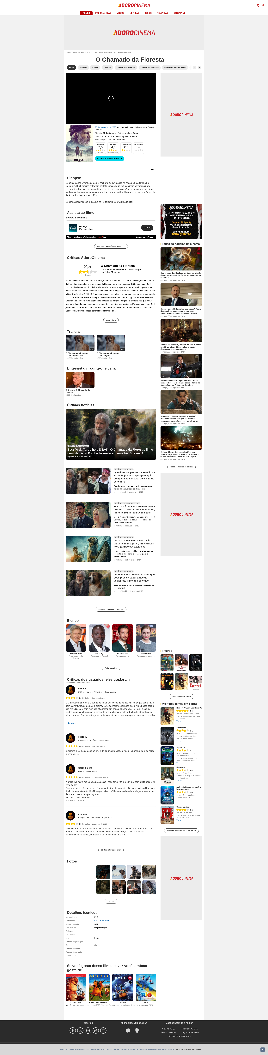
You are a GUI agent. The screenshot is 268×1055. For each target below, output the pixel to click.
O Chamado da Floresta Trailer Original (108, 354)
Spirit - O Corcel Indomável (102, 1002)
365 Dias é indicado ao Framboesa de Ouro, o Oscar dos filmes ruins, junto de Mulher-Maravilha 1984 (134, 509)
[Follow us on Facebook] (73, 1030)
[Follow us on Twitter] (80, 1030)
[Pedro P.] (70, 738)
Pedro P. (82, 737)
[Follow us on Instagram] (88, 1030)
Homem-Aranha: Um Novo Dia (189, 708)
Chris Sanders (109, 133)
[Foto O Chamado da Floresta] (80, 879)
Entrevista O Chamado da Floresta (78, 391)
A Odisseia (181, 728)
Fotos (72, 861)
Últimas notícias (80, 405)
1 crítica (81, 771)
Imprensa (100, 144)
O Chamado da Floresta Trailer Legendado (77, 354)
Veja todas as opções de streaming (111, 246)
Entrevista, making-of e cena (91, 368)
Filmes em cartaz (78, 52)
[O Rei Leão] (76, 987)
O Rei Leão (75, 1002)
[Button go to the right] (199, 67)
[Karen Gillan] (146, 638)
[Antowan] (70, 816)
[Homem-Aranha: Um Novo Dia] (167, 716)
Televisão (162, 13)
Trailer (178, 721)
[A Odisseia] (167, 736)
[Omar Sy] (99, 638)
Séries (148, 13)
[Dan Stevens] (122, 638)
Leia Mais (71, 723)
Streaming (180, 13)
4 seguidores (83, 740)
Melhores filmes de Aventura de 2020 (138, 1005)
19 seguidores (83, 818)
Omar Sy (120, 136)
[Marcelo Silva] (70, 769)
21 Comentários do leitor (111, 850)
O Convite (180, 767)
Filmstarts (186, 1029)
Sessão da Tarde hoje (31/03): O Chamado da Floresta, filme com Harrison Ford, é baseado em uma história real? (110, 451)
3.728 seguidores (85, 692)
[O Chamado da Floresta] (79, 143)
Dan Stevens (131, 136)
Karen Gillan (146, 654)
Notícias (134, 13)
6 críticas (93, 740)
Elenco (73, 621)
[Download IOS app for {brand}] (130, 1030)
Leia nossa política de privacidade (188, 1049)
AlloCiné (165, 1029)
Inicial (69, 52)
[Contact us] (103, 1030)
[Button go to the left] (194, 67)
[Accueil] (134, 5)
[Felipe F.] (70, 690)
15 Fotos (111, 901)
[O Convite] (167, 775)
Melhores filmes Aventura (111, 1005)
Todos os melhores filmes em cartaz (181, 831)
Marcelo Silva (85, 768)
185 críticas (95, 818)
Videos (120, 13)
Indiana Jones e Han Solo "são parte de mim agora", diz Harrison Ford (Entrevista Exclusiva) (134, 543)
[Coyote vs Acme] (167, 815)
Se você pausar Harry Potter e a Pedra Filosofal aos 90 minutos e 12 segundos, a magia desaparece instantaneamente (181, 347)
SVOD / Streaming (76, 217)
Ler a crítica (111, 320)
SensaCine (166, 1032)
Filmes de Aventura (105, 52)
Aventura (142, 127)
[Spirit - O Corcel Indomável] (99, 987)
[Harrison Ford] (76, 638)
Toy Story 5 (181, 747)
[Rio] (146, 987)
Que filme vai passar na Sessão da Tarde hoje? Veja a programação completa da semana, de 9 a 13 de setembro (134, 477)
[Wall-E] (122, 987)
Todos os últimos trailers (181, 696)
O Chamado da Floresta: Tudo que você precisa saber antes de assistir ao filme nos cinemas (134, 577)
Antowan (83, 814)
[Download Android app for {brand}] (138, 1030)
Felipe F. (82, 688)
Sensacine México (176, 1036)
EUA (96, 917)
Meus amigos (138, 144)
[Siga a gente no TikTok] (96, 1030)
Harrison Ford (108, 136)
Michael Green (131, 133)
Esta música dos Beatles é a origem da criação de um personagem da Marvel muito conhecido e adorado (181, 275)
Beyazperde (187, 1032)
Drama (151, 127)
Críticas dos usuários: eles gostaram (98, 679)
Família (98, 130)
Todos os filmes (91, 52)
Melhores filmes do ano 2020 (88, 1005)
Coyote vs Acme (183, 807)
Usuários (113, 144)
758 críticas (98, 692)
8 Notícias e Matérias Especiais (111, 609)
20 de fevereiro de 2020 (106, 127)
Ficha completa (111, 668)
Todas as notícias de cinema (181, 467)
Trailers (73, 331)
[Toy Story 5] (167, 755)
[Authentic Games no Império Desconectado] (167, 795)
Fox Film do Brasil (101, 921)
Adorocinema (126, 144)
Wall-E (123, 1002)
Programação (103, 13)
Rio (146, 1002)
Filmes (86, 13)
